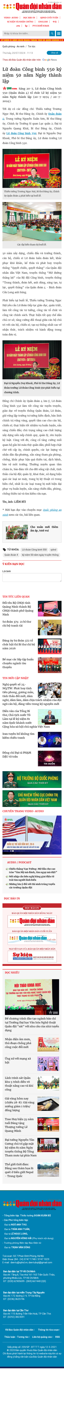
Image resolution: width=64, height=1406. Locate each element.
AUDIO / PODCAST (19, 862)
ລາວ (18, 26)
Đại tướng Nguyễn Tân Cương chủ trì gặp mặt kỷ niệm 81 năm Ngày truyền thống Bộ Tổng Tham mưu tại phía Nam (21, 1147)
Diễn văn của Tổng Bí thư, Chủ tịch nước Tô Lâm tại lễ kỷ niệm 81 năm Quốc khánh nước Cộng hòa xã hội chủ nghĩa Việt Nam (26, 718)
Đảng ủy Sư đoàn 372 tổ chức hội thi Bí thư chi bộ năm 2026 (18, 644)
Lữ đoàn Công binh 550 (21, 133)
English (43, 21)
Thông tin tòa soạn (48, 1329)
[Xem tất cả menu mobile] (59, 33)
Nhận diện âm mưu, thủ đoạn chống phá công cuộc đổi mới (18, 1043)
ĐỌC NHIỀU (12, 972)
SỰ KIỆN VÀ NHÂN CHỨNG (20, 21)
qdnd (53, 549)
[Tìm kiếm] (52, 33)
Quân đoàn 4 (11, 554)
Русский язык (40, 26)
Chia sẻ (54, 52)
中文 (55, 21)
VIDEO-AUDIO (11, 17)
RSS (57, 1336)
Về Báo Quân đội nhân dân (19, 1329)
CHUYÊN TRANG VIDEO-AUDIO (23, 811)
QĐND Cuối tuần (49, 17)
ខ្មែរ (26, 26)
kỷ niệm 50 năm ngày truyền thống (40, 554)
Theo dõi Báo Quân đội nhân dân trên (21, 59)
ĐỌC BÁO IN (29, 17)
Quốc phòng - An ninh (13, 46)
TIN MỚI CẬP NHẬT (15, 678)
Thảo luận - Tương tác (16, 1336)
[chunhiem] (32, 798)
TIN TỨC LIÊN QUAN (16, 596)
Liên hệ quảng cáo (42, 1336)
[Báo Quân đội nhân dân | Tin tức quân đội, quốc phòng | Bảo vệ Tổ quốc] (32, 7)
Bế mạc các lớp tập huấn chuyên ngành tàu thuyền (18, 663)
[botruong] (32, 779)
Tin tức (31, 46)
